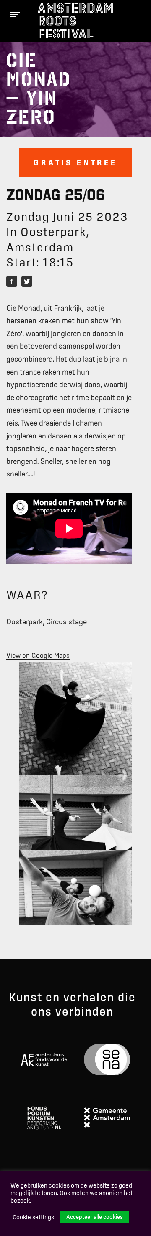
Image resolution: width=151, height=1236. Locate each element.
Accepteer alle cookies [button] (94, 1216)
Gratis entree (75, 162)
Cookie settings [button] (33, 1217)
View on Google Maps (38, 655)
